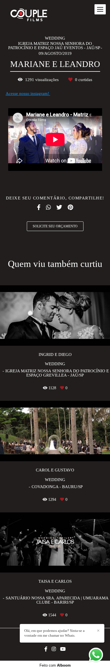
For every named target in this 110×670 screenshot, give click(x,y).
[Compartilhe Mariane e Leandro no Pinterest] (70, 207)
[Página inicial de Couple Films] (29, 15)
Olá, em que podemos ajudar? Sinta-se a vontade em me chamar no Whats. (54, 633)
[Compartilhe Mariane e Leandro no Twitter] (59, 207)
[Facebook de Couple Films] (45, 649)
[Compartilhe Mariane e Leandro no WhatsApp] (48, 207)
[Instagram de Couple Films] (54, 649)
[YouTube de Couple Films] (63, 649)
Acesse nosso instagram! (28, 94)
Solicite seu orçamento (55, 226)
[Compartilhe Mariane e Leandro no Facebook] (38, 207)
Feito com (55, 665)
